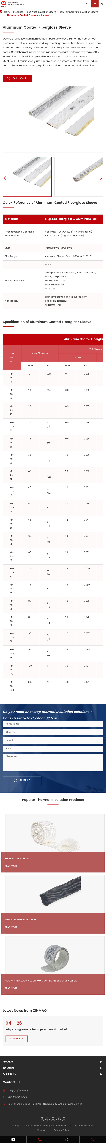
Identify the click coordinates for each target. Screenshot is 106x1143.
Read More (11, 866)
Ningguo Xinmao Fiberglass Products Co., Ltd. (49, 1126)
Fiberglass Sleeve (17, 858)
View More (16, 1038)
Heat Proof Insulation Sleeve (41, 12)
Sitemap (41, 1130)
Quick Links (9, 1074)
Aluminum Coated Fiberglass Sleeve (28, 15)
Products (18, 12)
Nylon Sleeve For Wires (20, 920)
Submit (24, 780)
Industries (8, 1068)
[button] (4, 177)
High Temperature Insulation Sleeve (78, 12)
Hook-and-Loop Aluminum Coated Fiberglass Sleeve (41, 981)
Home (7, 12)
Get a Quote (19, 78)
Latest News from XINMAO (25, 1010)
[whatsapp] (66, 1139)
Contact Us (11, 1082)
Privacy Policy (61, 1130)
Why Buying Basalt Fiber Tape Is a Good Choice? (36, 1029)
